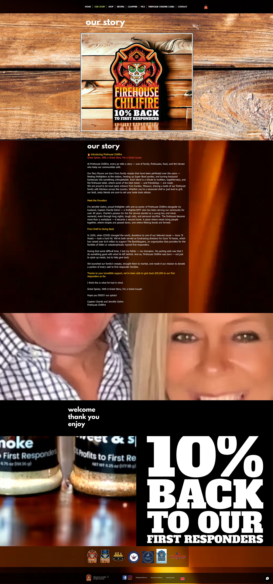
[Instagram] (130, 577)
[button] (206, 7)
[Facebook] (125, 577)
